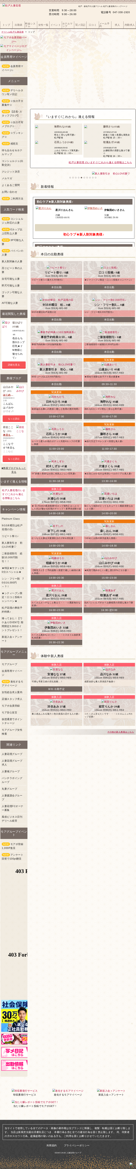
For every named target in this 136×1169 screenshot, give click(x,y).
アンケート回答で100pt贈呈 (12, 856)
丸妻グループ (9, 788)
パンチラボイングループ (12, 780)
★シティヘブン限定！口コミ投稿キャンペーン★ (12, 597)
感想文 (10, 143)
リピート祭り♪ (10, 536)
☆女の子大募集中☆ (12, 103)
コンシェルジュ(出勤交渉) (12, 163)
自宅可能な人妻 (11, 278)
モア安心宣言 (9, 712)
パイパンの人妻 (12, 252)
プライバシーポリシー (77, 1145)
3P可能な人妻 (13, 242)
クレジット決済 (11, 171)
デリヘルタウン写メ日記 (12, 92)
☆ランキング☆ (12, 134)
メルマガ (7, 178)
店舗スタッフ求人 (12, 699)
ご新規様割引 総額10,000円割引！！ (12, 557)
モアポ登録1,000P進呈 (12, 846)
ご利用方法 (13, 198)
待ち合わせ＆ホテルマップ (12, 152)
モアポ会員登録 (11, 705)
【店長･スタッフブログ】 (12, 113)
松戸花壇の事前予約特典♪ (12, 609)
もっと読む (14, 418)
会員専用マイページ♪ (12, 68)
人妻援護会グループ (12, 797)
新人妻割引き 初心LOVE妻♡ (12, 544)
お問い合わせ (9, 191)
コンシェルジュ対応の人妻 (12, 220)
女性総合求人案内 (12, 692)
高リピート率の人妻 (12, 270)
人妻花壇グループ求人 (12, 762)
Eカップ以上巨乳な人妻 (12, 231)
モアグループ (9, 664)
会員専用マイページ (12, 672)
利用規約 (52, 1145)
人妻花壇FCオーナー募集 (12, 808)
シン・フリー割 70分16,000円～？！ (13, 582)
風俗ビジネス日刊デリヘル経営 (12, 818)
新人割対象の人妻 (12, 261)
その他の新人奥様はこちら (120, 732)
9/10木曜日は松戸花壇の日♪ (12, 527)
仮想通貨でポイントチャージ (12, 721)
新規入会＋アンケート (12, 638)
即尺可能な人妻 (11, 285)
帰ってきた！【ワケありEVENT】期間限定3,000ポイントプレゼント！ (12, 624)
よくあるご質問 (11, 185)
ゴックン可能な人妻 (12, 294)
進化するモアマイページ (12, 683)
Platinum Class (11, 518)
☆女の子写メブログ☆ (12, 124)
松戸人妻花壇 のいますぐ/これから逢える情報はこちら (100, 162)
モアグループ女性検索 (12, 731)
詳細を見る (14, 364)
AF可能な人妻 (10, 302)
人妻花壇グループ (12, 754)
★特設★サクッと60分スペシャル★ (13, 570)
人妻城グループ (11, 771)
